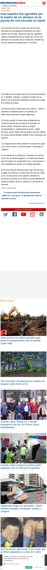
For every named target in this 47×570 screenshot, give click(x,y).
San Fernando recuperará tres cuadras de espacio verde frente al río (22, 382)
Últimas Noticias (7, 301)
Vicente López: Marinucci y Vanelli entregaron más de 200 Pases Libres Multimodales (20, 424)
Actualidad (5, 10)
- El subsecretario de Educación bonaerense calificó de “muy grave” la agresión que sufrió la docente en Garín (21, 196)
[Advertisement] (23, 68)
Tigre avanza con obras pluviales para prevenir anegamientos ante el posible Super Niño (21, 340)
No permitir (39, 567)
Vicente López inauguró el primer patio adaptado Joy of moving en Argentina (21, 466)
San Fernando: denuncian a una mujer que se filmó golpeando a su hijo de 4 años (23, 550)
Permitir (28, 567)
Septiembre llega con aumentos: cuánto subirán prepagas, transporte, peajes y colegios (21, 508)
